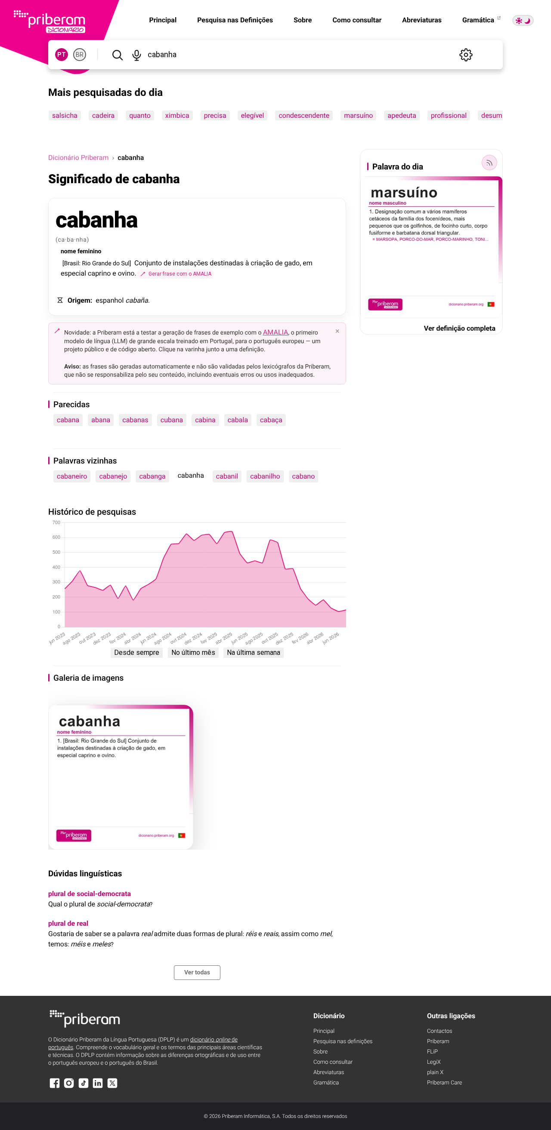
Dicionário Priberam (78, 158)
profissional (449, 115)
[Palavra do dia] (489, 162)
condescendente (304, 115)
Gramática (479, 20)
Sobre (303, 20)
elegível (252, 115)
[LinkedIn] (97, 1087)
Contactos (439, 1031)
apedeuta (401, 115)
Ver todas (197, 972)
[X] (112, 1087)
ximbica (177, 115)
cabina (205, 420)
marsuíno (358, 115)
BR (80, 54)
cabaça (271, 420)
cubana (172, 420)
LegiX (434, 1062)
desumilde (497, 115)
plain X (435, 1072)
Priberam (438, 1041)
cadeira (103, 115)
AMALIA (275, 332)
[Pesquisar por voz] (136, 54)
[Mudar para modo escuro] (523, 20)
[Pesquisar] (117, 54)
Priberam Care (444, 1083)
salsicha (64, 115)
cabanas (135, 420)
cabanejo (113, 476)
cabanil (227, 476)
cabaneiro (72, 476)
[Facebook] (54, 1087)
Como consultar (356, 20)
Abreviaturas (422, 20)
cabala (238, 420)
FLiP (432, 1052)
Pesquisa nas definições (342, 1041)
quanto (140, 115)
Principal (323, 1031)
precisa (215, 115)
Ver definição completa (459, 328)
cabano (303, 476)
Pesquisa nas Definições (235, 20)
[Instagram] (68, 1087)
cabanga (152, 476)
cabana (68, 420)
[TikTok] (83, 1087)
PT (61, 54)
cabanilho (265, 476)
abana (100, 420)
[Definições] (465, 54)
